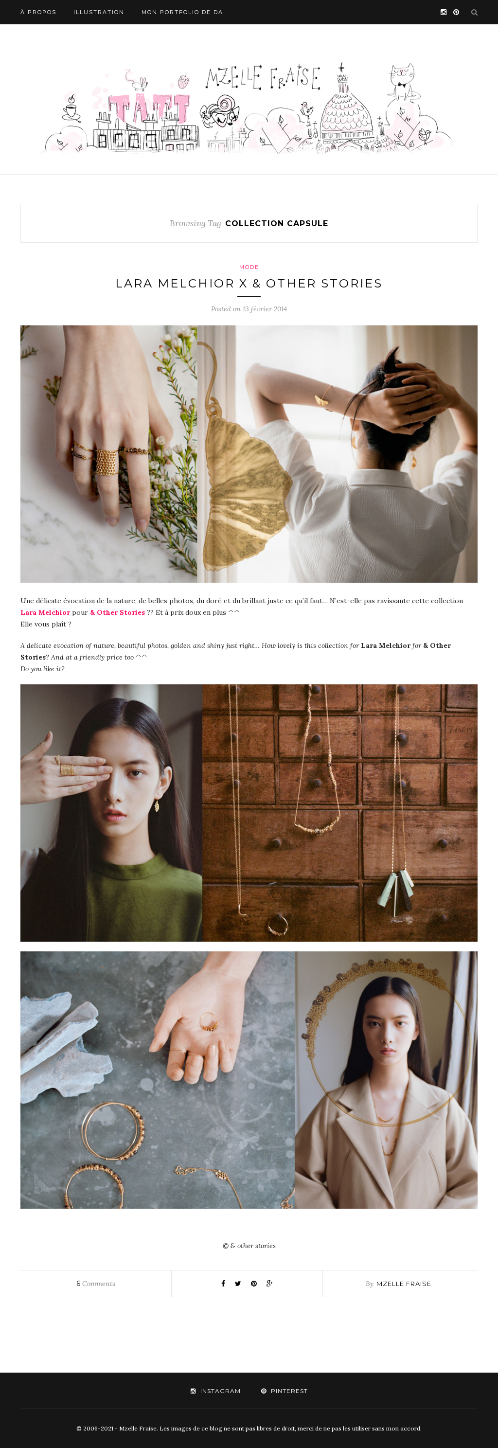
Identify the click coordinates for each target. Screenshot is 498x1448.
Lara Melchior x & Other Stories (249, 283)
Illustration (98, 12)
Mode (249, 267)
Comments (95, 1283)
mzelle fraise (403, 1283)
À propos (38, 12)
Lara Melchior (45, 612)
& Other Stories (117, 612)
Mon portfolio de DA (182, 12)
